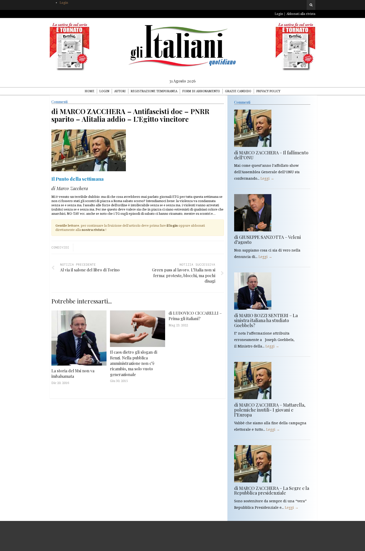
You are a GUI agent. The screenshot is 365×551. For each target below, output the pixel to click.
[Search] (311, 5)
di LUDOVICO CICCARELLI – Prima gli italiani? (195, 315)
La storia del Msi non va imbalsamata (72, 373)
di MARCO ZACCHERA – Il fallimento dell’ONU (271, 155)
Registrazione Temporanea (154, 91)
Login (64, 2)
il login (172, 225)
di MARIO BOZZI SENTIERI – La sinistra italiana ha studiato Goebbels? (266, 320)
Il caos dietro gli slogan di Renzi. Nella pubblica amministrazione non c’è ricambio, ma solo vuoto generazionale (133, 363)
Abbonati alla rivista (301, 14)
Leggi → (267, 178)
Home (89, 91)
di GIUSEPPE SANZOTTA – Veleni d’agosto (267, 239)
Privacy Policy (268, 91)
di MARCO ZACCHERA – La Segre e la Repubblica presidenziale (271, 490)
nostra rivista (93, 229)
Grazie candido (238, 91)
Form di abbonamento (201, 91)
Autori (120, 91)
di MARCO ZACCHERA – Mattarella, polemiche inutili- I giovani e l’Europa (269, 410)
